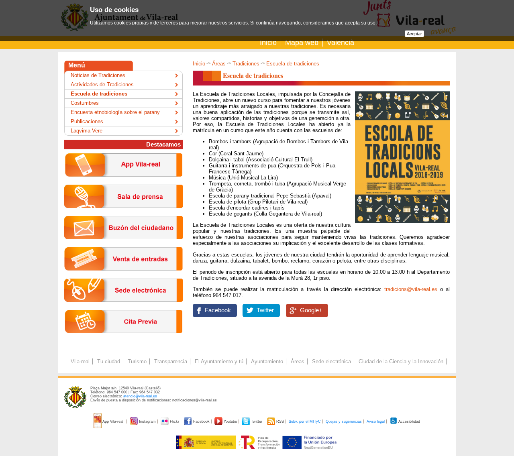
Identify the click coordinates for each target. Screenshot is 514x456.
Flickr (174, 421)
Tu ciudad (108, 361)
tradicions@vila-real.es (410, 289)
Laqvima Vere (86, 131)
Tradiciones (246, 64)
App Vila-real (113, 421)
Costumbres (85, 103)
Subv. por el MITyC (305, 421)
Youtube (230, 421)
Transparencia (170, 361)
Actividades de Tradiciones (102, 84)
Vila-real (80, 361)
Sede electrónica (331, 361)
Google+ (311, 310)
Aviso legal (376, 421)
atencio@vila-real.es (140, 396)
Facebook (218, 310)
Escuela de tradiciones (99, 94)
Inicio (268, 43)
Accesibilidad (409, 421)
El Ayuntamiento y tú (219, 361)
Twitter (265, 310)
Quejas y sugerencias (344, 421)
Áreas (219, 64)
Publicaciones (87, 121)
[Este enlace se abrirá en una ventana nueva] (123, 308)
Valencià (340, 43)
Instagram (147, 421)
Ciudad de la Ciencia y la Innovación (401, 361)
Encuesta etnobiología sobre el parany (115, 112)
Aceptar (414, 33)
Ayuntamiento (267, 361)
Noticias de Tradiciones (98, 75)
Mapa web (301, 43)
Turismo (137, 361)
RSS (280, 421)
